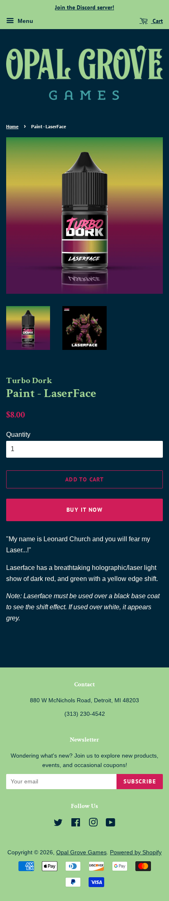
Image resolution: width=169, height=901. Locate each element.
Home (12, 126)
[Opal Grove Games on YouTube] (110, 824)
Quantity (18, 434)
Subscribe (139, 781)
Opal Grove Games (81, 852)
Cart (157, 21)
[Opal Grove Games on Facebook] (75, 824)
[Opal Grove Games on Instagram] (93, 824)
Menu (24, 21)
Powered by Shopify (136, 852)
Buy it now (84, 509)
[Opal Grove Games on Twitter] (58, 824)
